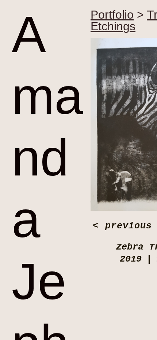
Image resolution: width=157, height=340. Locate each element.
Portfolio (112, 14)
